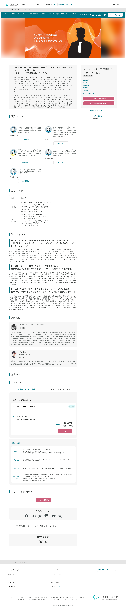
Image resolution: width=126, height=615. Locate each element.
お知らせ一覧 (13, 597)
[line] (40, 516)
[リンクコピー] (60, 516)
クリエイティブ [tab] (37, 4)
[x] (33, 516)
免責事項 (30, 597)
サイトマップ (75, 599)
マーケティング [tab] (24, 4)
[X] (45, 542)
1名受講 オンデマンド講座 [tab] (26, 389)
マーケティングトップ (14, 574)
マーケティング (14, 9)
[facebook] (27, 516)
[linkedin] (47, 516)
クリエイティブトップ (56, 574)
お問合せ (67, 599)
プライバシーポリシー (71, 597)
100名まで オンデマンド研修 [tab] (60, 389)
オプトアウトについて (24, 599)
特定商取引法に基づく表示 (42, 597)
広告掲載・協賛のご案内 (57, 597)
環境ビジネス (53, 586)
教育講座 (25, 9)
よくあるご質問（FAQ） (56, 599)
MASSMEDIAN (12, 586)
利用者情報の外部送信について (40, 599)
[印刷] (53, 516)
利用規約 (82, 597)
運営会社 (22, 597)
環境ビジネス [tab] (49, 4)
